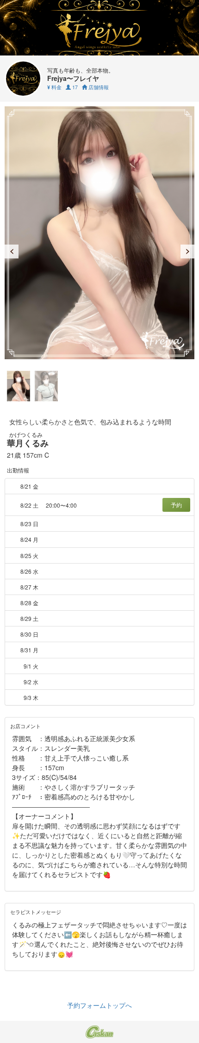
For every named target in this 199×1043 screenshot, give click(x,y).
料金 (54, 87)
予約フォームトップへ (99, 1005)
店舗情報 (98, 87)
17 (74, 87)
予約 (176, 505)
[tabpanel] (99, 232)
